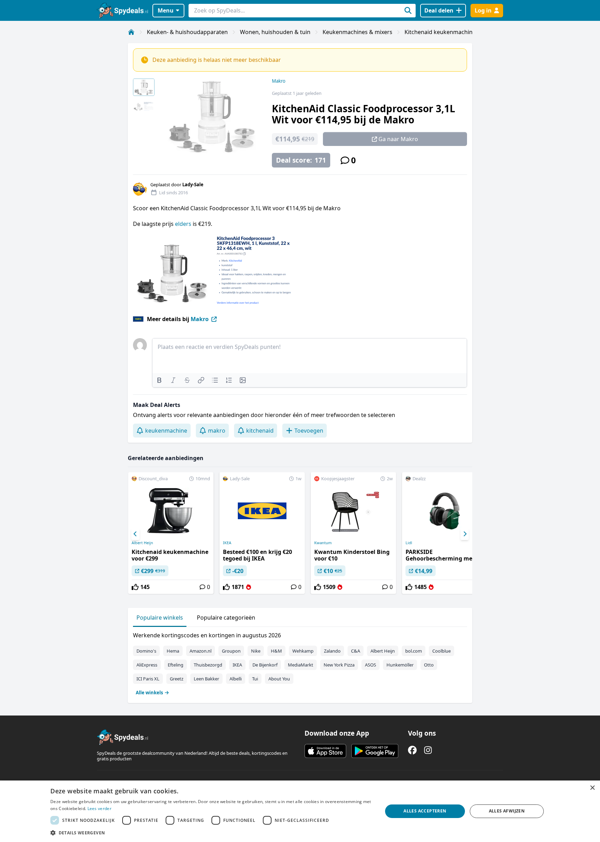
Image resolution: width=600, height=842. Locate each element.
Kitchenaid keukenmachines (441, 32)
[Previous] (135, 534)
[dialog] (300, 811)
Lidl (409, 542)
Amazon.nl (200, 651)
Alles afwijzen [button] (507, 811)
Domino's (146, 651)
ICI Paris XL (147, 679)
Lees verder (99, 808)
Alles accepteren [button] (424, 811)
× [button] (592, 788)
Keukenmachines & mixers (357, 32)
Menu (166, 10)
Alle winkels (149, 692)
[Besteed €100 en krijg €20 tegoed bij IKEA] (262, 533)
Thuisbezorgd (208, 665)
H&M (276, 651)
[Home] (131, 31)
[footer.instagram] (428, 750)
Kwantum (323, 542)
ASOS (370, 665)
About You (279, 679)
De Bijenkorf (264, 665)
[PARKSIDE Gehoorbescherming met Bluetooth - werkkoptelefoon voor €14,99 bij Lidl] (445, 533)
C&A (355, 651)
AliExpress (146, 665)
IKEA (227, 542)
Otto (429, 665)
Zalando (332, 651)
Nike (255, 651)
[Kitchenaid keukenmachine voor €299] (171, 533)
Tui (255, 679)
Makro (278, 81)
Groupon (231, 651)
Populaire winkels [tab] (159, 617)
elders (184, 224)
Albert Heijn (142, 542)
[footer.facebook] (412, 750)
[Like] (135, 586)
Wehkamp (303, 651)
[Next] (464, 534)
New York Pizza (339, 665)
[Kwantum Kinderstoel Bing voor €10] (353, 533)
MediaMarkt (300, 665)
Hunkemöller (400, 665)
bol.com (413, 651)
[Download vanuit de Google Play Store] (374, 751)
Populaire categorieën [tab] (226, 617)
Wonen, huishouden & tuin (275, 32)
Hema (173, 651)
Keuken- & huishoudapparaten (187, 32)
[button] (211, 832)
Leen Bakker (206, 679)
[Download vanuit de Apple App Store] (325, 751)
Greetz (176, 679)
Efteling (175, 665)
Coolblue (441, 651)
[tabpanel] (300, 662)
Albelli (236, 679)
